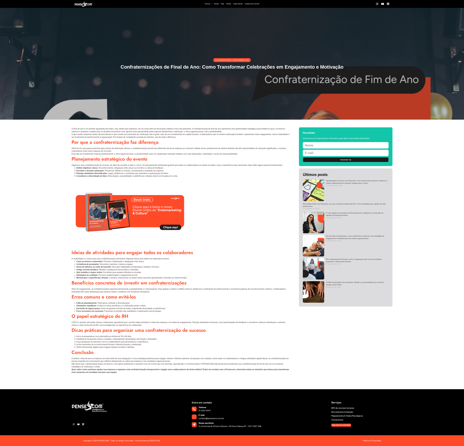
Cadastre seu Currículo (252, 4)
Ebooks (216, 4)
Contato (228, 4)
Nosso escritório (206, 423)
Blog (222, 4)
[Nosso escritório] (194, 424)
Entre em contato (202, 402)
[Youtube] (382, 4)
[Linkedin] (388, 4)
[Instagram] (377, 4)
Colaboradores (223, 60)
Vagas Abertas (238, 4)
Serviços (207, 4)
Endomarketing (241, 60)
